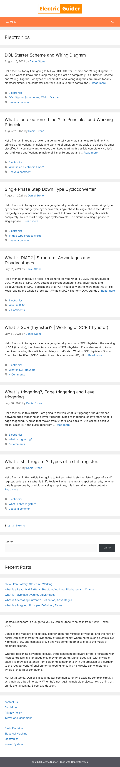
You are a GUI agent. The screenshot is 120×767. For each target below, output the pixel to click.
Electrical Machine (16, 733)
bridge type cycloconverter (25, 235)
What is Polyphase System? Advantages (30, 594)
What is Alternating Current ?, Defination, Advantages (38, 600)
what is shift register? (22, 504)
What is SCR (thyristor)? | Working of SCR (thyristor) (56, 327)
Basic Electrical (14, 728)
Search (9, 542)
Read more (99, 82)
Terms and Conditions (18, 718)
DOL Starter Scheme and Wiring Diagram (45, 55)
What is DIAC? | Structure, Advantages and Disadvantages (47, 260)
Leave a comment (20, 102)
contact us (11, 702)
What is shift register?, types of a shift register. (51, 461)
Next (20, 525)
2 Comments (17, 310)
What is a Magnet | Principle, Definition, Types (33, 605)
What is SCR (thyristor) (23, 369)
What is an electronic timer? (26, 167)
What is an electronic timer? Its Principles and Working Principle (59, 122)
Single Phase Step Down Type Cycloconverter (50, 189)
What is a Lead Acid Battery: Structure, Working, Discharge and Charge (49, 589)
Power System (14, 744)
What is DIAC (17, 305)
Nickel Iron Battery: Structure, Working (28, 584)
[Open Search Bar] (112, 22)
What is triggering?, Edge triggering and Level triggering (50, 394)
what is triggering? (20, 439)
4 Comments (17, 374)
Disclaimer (11, 707)
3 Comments (17, 444)
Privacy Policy (13, 712)
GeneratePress (79, 761)
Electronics (15, 92)
